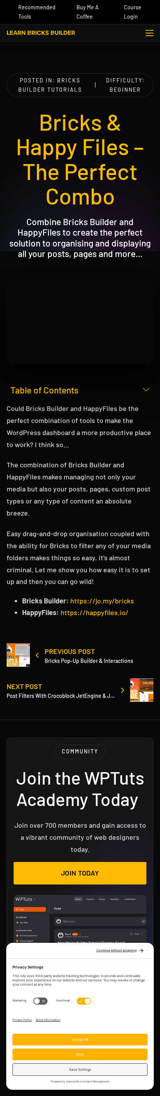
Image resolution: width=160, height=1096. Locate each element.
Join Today (80, 873)
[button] (80, 390)
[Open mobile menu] (149, 33)
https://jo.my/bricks (102, 600)
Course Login (132, 12)
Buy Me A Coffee (88, 12)
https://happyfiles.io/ (95, 612)
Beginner (125, 89)
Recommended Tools (37, 12)
